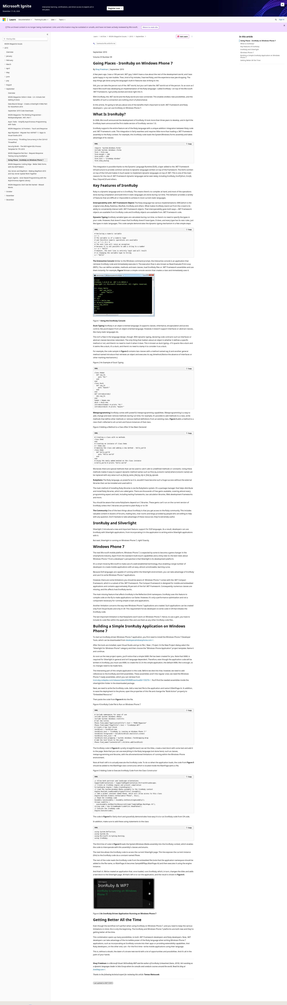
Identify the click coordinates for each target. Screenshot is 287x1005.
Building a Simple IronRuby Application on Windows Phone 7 (260, 56)
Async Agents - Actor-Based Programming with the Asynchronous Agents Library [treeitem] (27, 179)
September (140, 36)
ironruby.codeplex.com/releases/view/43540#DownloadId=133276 (121, 680)
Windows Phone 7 (247, 52)
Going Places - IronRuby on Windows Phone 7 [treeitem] (25, 160)
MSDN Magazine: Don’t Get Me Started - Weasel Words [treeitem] (26, 186)
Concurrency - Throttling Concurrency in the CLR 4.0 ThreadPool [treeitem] (27, 140)
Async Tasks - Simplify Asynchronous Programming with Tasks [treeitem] (27, 123)
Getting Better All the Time (250, 60)
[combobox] (25, 39)
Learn (95, 36)
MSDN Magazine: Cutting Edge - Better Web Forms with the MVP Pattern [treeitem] (27, 165)
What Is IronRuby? (247, 44)
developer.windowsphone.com (139, 640)
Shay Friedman (102, 69)
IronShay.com (98, 969)
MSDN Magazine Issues (118, 36)
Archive (103, 36)
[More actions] (192, 36)
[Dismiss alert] (282, 4)
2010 (131, 36)
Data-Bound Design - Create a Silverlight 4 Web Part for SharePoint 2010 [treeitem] (27, 105)
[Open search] (276, 20)
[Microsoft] (4, 19)
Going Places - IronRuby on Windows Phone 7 (258, 41)
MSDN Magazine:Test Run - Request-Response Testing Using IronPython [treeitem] (25, 154)
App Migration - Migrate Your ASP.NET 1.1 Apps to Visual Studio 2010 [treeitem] (27, 134)
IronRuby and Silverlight (249, 49)
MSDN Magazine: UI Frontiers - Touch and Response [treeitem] (27, 128)
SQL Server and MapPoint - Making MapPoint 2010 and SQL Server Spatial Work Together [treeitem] (27, 172)
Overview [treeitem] (9, 52)
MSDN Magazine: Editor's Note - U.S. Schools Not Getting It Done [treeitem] (26, 98)
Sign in (281, 19)
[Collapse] (47, 34)
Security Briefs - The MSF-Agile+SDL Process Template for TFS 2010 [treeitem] (24, 147)
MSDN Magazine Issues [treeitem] (13, 44)
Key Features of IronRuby (249, 46)
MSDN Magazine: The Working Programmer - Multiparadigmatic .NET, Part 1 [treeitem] (25, 116)
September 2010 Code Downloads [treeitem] (20, 111)
